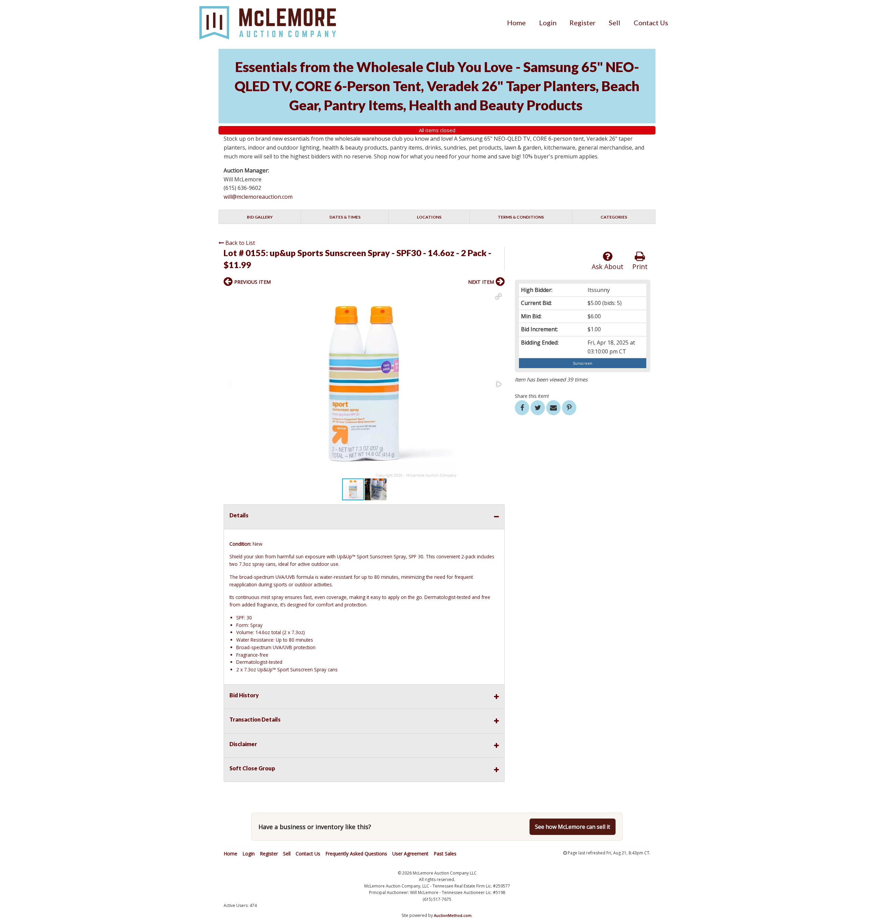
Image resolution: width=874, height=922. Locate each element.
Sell (614, 22)
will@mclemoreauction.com (258, 196)
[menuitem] (516, 22)
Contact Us (651, 22)
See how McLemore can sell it (572, 826)
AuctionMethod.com (452, 915)
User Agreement (410, 853)
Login (547, 22)
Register (582, 22)
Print (640, 266)
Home (516, 22)
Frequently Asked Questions (356, 853)
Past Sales (445, 853)
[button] (498, 296)
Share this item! (532, 396)
